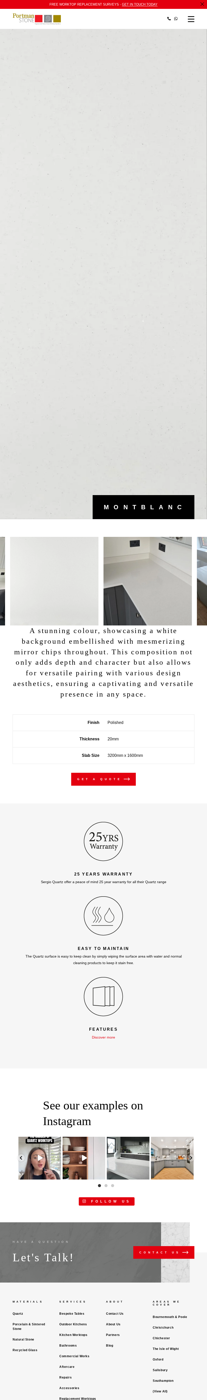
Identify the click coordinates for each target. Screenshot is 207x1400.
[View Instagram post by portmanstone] (57, 1174)
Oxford (158, 1359)
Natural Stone (23, 1339)
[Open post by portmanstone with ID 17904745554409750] (128, 1158)
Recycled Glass (25, 1350)
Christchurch (163, 1327)
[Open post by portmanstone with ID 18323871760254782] (172, 1158)
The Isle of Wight (166, 1349)
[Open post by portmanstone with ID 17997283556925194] (84, 1158)
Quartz (18, 1313)
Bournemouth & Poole (170, 1317)
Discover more (103, 1037)
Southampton (163, 1381)
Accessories (69, 1388)
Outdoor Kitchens (73, 1324)
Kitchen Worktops (73, 1335)
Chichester (161, 1338)
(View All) (160, 1391)
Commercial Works (74, 1356)
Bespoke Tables (71, 1313)
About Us (113, 1324)
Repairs (65, 1377)
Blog (109, 1345)
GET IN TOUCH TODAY (140, 4)
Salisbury (160, 1370)
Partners (113, 1335)
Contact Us (115, 1313)
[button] (21, 1158)
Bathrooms (68, 1345)
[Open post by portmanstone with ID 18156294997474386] (39, 1158)
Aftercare (66, 1367)
